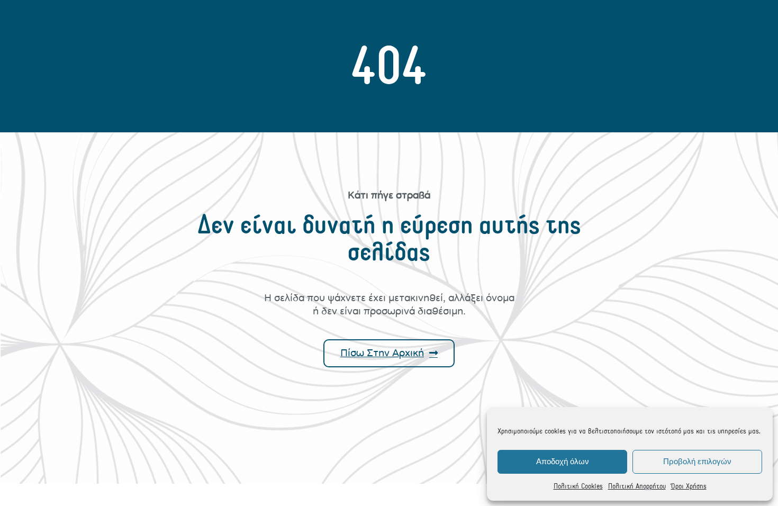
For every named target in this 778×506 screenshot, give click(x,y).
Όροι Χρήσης (689, 486)
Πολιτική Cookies (578, 486)
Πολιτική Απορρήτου (637, 486)
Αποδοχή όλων (562, 461)
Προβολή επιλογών (697, 461)
